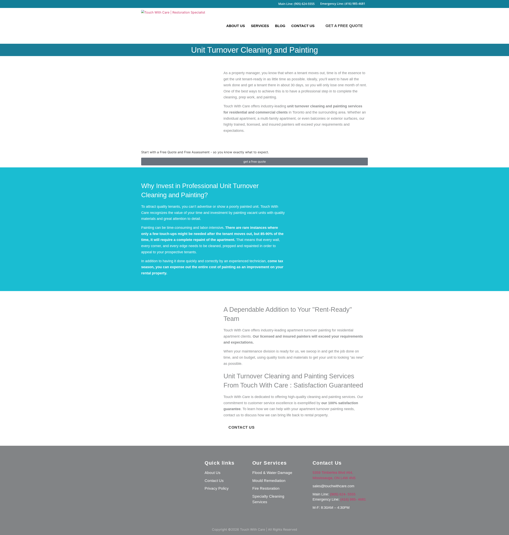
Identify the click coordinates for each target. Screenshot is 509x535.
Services (260, 26)
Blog (280, 26)
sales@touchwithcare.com (333, 486)
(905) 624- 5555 (343, 494)
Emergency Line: (326, 499)
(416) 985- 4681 (353, 499)
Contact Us (303, 26)
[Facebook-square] (158, 484)
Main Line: (321, 494)
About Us (235, 26)
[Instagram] (146, 484)
